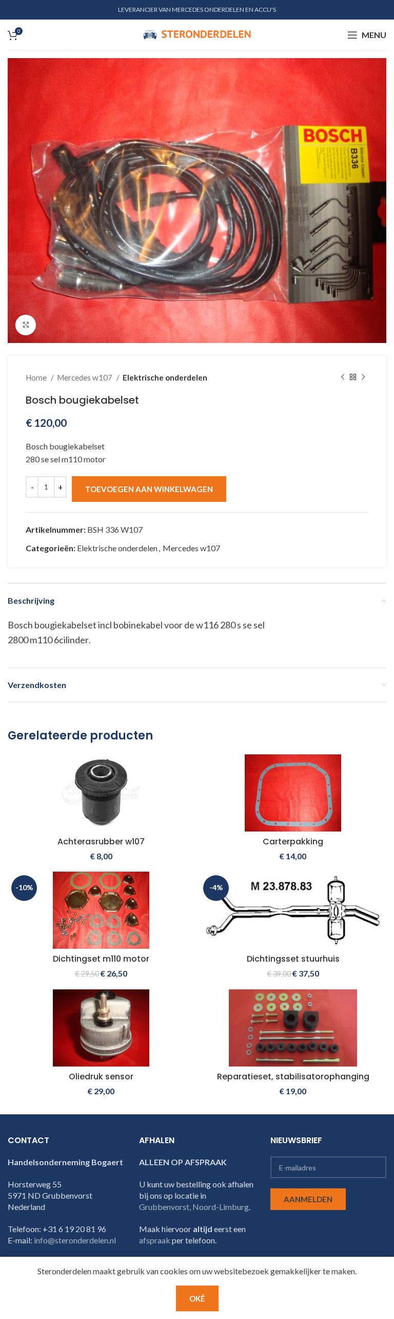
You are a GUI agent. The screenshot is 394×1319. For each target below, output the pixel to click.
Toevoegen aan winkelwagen (149, 489)
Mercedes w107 (85, 377)
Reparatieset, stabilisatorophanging (293, 1076)
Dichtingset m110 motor (101, 959)
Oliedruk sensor (101, 1076)
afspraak (154, 1240)
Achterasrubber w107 (101, 841)
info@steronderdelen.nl (75, 1240)
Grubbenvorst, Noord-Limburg (194, 1207)
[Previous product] (343, 377)
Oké (197, 1298)
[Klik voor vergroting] (25, 325)
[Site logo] (197, 34)
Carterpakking (293, 841)
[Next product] (363, 377)
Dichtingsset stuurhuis (293, 959)
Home (37, 377)
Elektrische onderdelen (165, 377)
